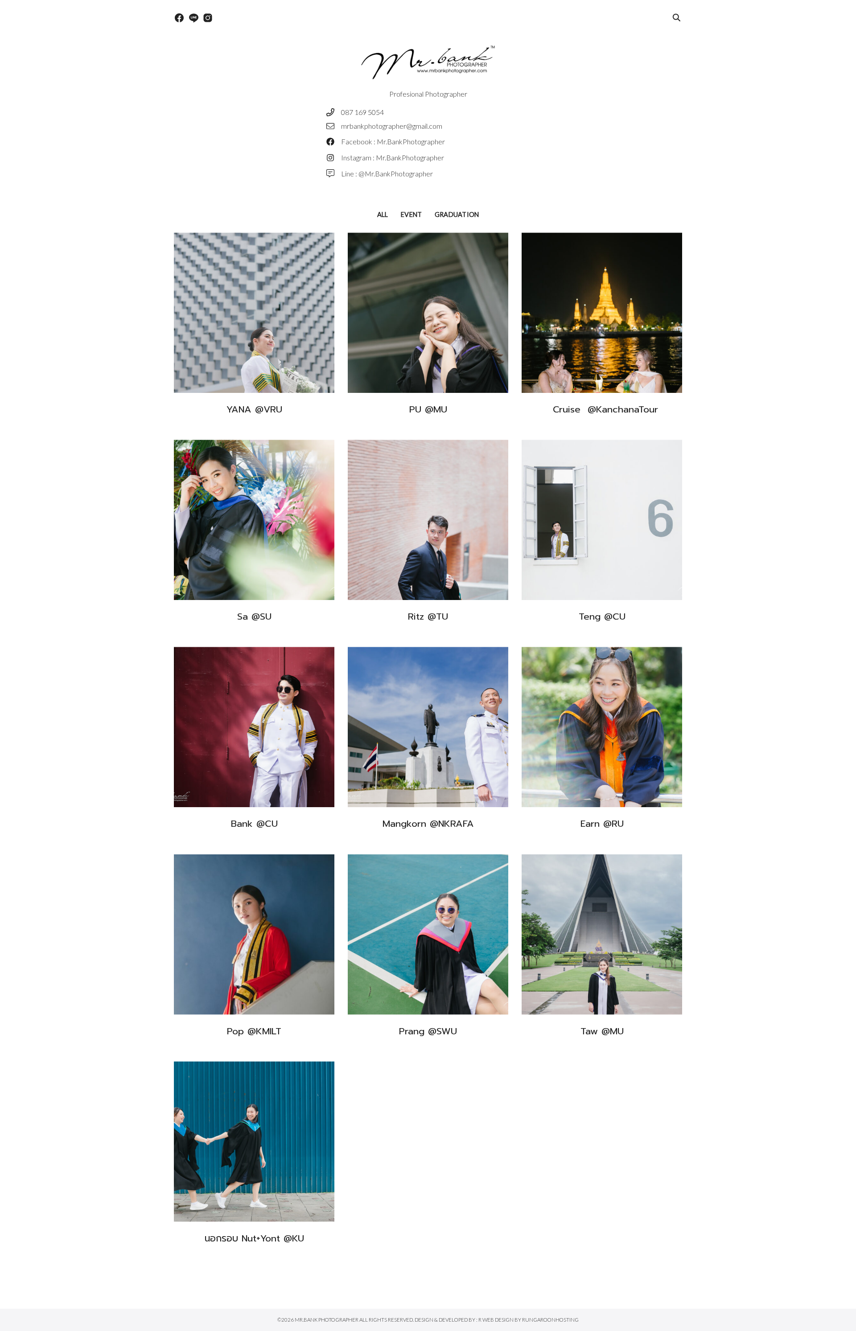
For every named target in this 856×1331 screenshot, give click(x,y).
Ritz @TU (428, 616)
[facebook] (179, 17)
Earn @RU (602, 824)
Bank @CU (254, 824)
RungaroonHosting (550, 1320)
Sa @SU (254, 616)
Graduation (457, 214)
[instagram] (207, 17)
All (382, 214)
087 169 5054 (362, 112)
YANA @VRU (254, 409)
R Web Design (496, 1320)
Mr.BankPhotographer (411, 141)
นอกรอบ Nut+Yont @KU (254, 1238)
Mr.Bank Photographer (327, 1320)
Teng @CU (602, 616)
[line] (193, 17)
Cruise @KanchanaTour (602, 409)
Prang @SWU (428, 1031)
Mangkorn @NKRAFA (428, 824)
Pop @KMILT (254, 1031)
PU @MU (428, 409)
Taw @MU (602, 1031)
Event (411, 214)
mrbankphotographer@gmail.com (391, 126)
